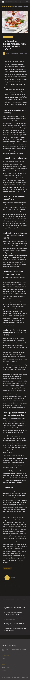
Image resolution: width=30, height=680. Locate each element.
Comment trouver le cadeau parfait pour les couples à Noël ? (15, 618)
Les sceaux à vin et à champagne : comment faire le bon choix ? (13, 613)
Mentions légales (6, 667)
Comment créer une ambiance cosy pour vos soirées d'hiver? (15, 629)
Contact (4, 670)
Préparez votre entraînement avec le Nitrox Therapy (14, 624)
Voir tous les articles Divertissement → (14, 586)
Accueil (3, 6)
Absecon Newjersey (11, 1)
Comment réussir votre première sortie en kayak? (15, 608)
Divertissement (10, 6)
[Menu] (26, 1)
